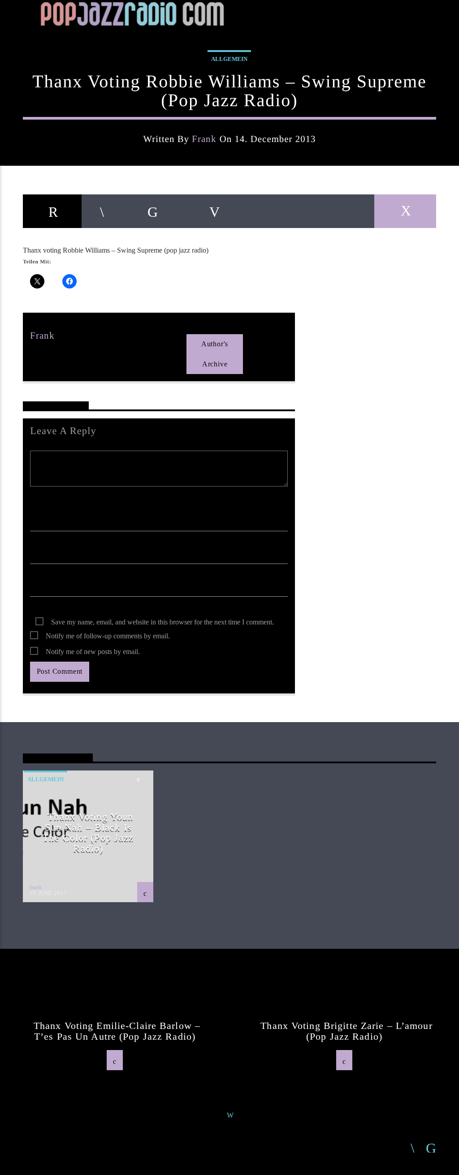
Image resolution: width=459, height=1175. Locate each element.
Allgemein (229, 59)
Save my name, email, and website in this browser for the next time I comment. (162, 622)
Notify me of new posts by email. (93, 651)
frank (204, 138)
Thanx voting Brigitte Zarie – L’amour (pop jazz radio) (346, 1031)
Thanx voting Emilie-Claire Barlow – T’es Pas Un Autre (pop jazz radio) (117, 1031)
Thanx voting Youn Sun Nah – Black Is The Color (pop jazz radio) (88, 832)
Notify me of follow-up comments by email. (108, 636)
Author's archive (214, 354)
